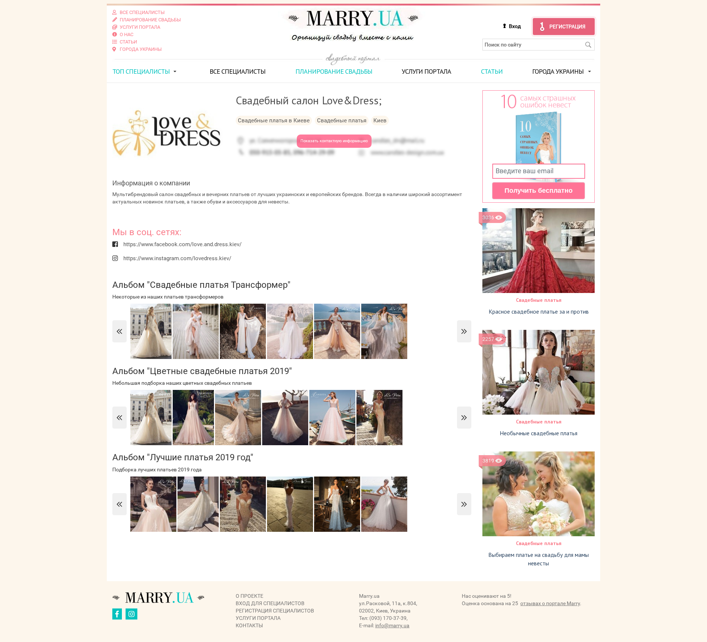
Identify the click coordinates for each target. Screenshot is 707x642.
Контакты (249, 625)
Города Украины (558, 71)
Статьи (492, 71)
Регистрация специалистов (275, 611)
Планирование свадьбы (333, 71)
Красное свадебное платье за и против (539, 311)
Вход (515, 26)
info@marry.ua (392, 625)
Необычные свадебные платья (538, 433)
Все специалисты (237, 71)
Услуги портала (426, 71)
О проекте (249, 596)
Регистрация (567, 26)
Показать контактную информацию (334, 141)
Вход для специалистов (270, 603)
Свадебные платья (539, 300)
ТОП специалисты (141, 71)
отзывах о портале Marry (550, 603)
